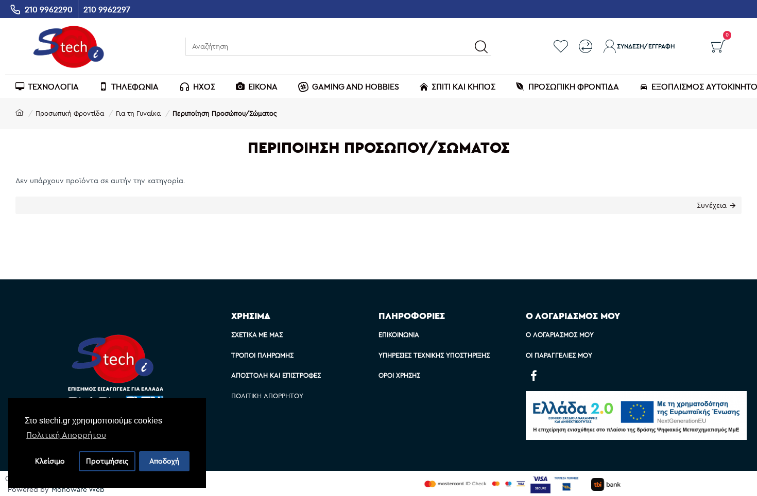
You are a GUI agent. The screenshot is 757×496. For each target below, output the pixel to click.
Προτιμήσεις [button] (107, 461)
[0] (718, 46)
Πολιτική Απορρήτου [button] (66, 435)
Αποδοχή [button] (164, 461)
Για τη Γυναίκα (138, 113)
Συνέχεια (712, 205)
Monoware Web (78, 489)
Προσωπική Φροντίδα (70, 113)
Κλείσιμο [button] (50, 461)
